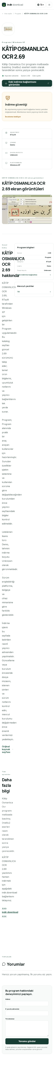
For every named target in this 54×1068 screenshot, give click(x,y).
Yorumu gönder (27, 1041)
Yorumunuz (9, 1019)
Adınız (7, 999)
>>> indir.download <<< (10, 912)
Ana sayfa (8, 14)
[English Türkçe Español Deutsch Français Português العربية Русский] (41, 5)
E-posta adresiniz (12, 1009)
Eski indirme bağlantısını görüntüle (22, 83)
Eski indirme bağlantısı (27, 275)
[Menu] (49, 5)
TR (18, 292)
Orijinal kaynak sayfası (6, 749)
